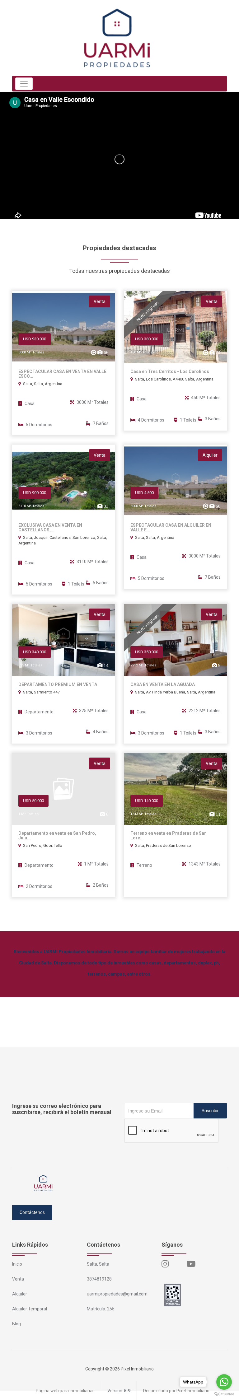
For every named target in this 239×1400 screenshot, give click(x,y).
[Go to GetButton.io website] (224, 1394)
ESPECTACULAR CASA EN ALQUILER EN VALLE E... (170, 527)
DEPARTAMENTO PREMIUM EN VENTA (57, 684)
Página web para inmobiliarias (65, 1390)
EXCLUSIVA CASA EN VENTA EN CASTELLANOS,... (50, 527)
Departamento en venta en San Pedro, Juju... (57, 835)
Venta (18, 1278)
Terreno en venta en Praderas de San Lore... (168, 835)
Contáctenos (32, 1212)
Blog (16, 1323)
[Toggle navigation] (24, 83)
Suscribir (210, 1110)
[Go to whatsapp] (224, 1382)
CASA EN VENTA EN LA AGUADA (162, 684)
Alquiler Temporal (29, 1308)
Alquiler (19, 1293)
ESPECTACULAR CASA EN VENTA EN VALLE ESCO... (62, 374)
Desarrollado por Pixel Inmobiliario (176, 1390)
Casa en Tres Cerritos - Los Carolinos (169, 371)
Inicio (17, 1264)
